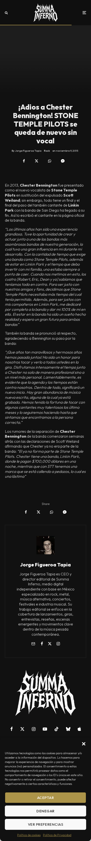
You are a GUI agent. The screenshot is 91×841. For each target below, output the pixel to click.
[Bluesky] (68, 729)
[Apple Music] (79, 729)
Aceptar (45, 797)
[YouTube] (45, 729)
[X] (22, 729)
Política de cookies (29, 835)
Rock (47, 150)
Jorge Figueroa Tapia (45, 565)
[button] (83, 743)
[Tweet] (36, 161)
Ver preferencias (45, 824)
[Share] (24, 161)
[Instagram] (33, 729)
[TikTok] (56, 729)
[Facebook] (12, 729)
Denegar (45, 811)
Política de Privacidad (57, 835)
